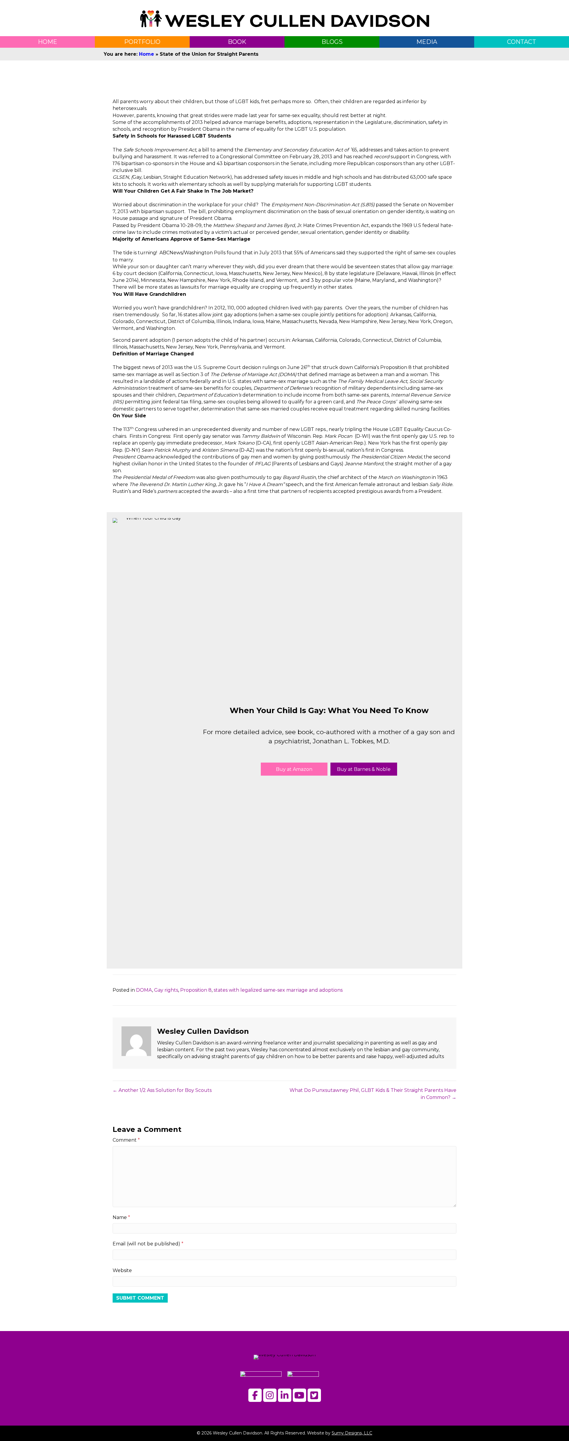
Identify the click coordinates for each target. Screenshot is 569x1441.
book (237, 41)
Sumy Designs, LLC (352, 1433)
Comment (126, 1140)
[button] (294, 769)
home (47, 41)
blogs (332, 41)
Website (122, 1270)
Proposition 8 (196, 990)
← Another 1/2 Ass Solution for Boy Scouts (162, 1090)
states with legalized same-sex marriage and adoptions (278, 990)
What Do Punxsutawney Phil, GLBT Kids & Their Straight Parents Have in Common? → (373, 1093)
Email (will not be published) (148, 1244)
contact (521, 41)
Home (146, 54)
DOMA (144, 990)
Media (426, 41)
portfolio (142, 41)
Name (121, 1217)
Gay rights (166, 990)
